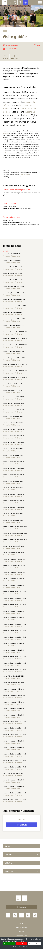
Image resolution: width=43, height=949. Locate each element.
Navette (7, 256)
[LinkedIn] (28, 915)
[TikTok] (35, 915)
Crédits (21, 931)
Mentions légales (21, 935)
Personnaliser (34, 944)
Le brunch (8, 854)
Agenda (13, 22)
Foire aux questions (21, 927)
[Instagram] (15, 915)
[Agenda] (9, 2)
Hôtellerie (14, 58)
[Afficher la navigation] (40, 2)
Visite (5, 31)
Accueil (7, 22)
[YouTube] (21, 915)
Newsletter (23, 907)
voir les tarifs (25, 174)
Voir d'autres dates (10, 48)
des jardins (29, 111)
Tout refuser (21, 944)
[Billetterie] (25, 2)
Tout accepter (9, 944)
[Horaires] (14, 2)
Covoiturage (9, 871)
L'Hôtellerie (9, 863)
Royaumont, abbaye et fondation (4, 2)
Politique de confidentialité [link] (21, 947)
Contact (21, 923)
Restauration (8, 269)
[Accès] (20, 2)
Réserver (23, 825)
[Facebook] (8, 915)
